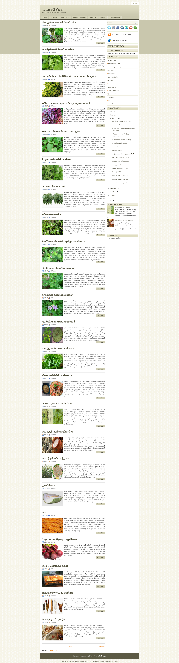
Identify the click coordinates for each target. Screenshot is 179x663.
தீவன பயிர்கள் (112, 94)
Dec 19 (114, 118)
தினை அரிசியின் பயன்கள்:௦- (57, 375)
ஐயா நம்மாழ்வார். (113, 77)
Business (54, 18)
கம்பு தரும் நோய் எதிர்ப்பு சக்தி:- (58, 431)
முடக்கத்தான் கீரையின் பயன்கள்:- (59, 321)
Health (102, 18)
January (113, 195)
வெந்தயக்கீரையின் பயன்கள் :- (57, 159)
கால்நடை (110, 80)
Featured (93, 18)
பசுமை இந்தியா (52, 9)
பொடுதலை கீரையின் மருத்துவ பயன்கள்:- (63, 241)
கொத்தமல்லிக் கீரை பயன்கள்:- (58, 348)
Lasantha (87, 661)
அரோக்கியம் (111, 70)
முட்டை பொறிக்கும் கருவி (55, 565)
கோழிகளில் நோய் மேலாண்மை (57, 592)
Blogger (103, 656)
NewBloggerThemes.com (111, 661)
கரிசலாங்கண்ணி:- (51, 214)
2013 (110, 112)
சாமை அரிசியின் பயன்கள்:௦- (57, 403)
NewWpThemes (70, 661)
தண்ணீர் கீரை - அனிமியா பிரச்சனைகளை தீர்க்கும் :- (69, 76)
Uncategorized (114, 18)
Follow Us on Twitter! (120, 40)
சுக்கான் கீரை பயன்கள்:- (54, 186)
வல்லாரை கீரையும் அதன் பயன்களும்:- (61, 131)
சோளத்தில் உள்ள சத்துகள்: (56, 458)
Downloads (65, 18)
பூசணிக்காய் (48, 485)
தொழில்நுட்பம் (112, 97)
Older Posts (101, 646)
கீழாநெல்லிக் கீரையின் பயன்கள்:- (59, 268)
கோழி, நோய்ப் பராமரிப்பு (54, 619)
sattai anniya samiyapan (115, 67)
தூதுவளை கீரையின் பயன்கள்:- (58, 294)
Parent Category (79, 18)
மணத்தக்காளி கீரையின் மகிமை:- (59, 49)
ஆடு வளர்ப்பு (111, 74)
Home (135, 3)
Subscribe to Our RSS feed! (121, 34)
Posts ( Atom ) (53, 650)
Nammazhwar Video (114, 64)
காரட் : (45, 512)
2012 (110, 200)
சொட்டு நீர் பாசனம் (113, 90)
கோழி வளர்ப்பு (112, 87)
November (113, 188)
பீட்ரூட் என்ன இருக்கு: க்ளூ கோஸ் (59, 539)
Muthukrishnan (112, 60)
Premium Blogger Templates (97, 661)
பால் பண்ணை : (112, 104)
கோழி (109, 84)
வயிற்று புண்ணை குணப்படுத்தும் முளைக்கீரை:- (66, 103)
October (113, 192)
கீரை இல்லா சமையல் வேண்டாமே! (59, 22)
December (113, 115)
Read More (100, 43)
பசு (109, 100)
